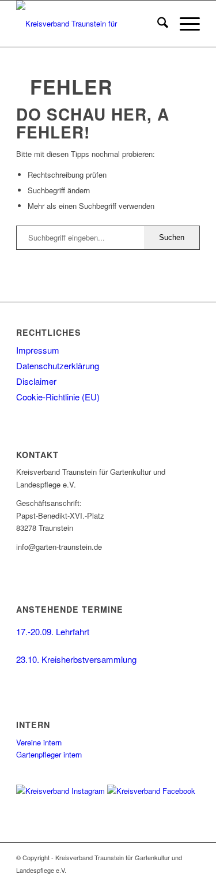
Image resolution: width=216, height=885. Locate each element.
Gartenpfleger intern (49, 754)
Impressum (37, 350)
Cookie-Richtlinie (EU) (58, 397)
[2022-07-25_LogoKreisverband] (89, 24)
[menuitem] (157, 24)
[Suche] (157, 24)
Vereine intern (39, 742)
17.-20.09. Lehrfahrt (52, 631)
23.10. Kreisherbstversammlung (76, 659)
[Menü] (184, 24)
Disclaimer (36, 381)
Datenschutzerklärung (57, 365)
